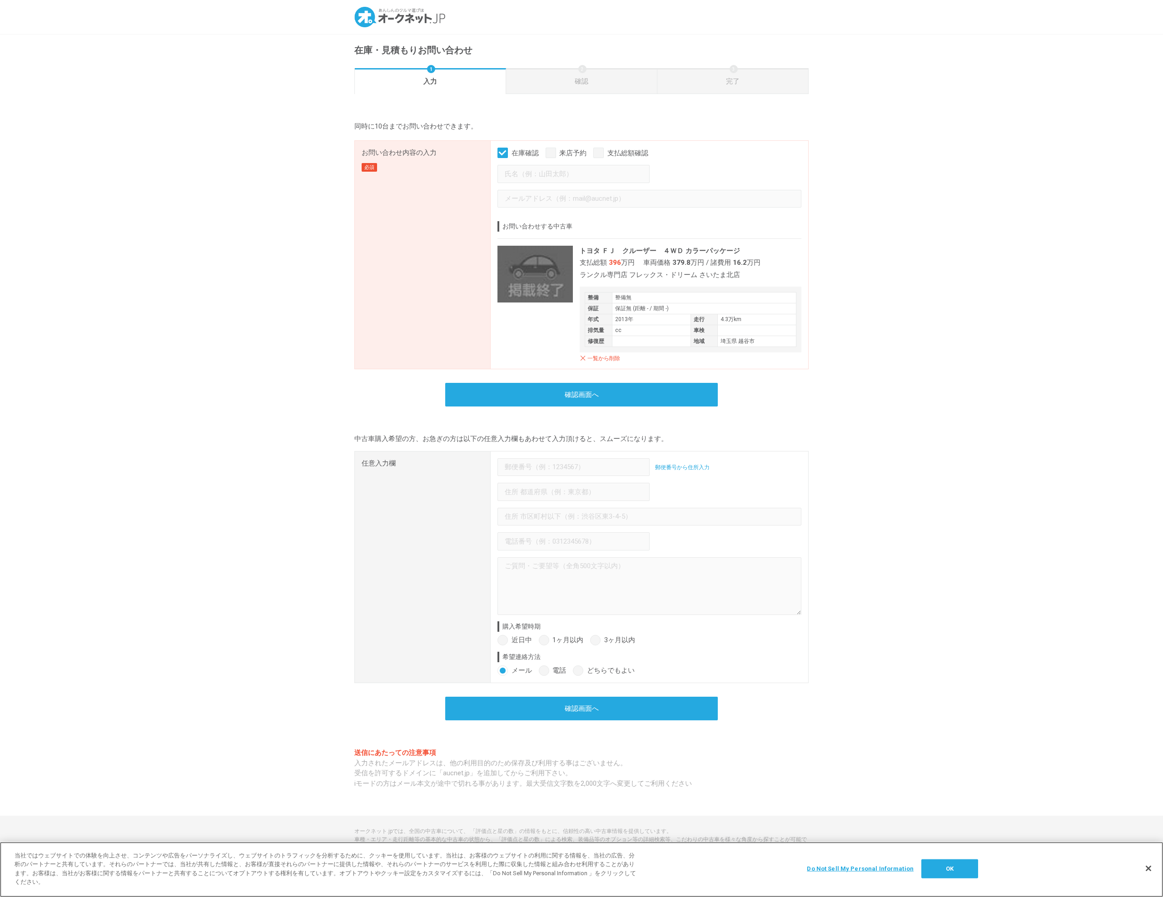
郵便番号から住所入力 (682, 467)
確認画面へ (582, 395)
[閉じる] (1148, 868)
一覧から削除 (603, 358)
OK (950, 868)
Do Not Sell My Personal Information (860, 868)
